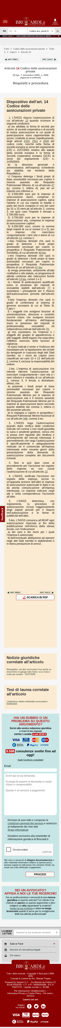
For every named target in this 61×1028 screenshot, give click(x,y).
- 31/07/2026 (29, 671)
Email (7, 766)
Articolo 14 (26, 52)
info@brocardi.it (38, 991)
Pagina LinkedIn (43, 1005)
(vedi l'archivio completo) (30, 760)
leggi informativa (17, 830)
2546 (46, 141)
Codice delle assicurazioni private (29, 49)
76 (47, 329)
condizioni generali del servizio (25, 823)
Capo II (13, 52)
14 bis (22, 279)
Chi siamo (48, 993)
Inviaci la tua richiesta (21, 908)
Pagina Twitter (36, 1005)
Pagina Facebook (29, 1005)
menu (5, 21)
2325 (27, 141)
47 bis (38, 267)
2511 (35, 141)
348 (25, 418)
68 (8, 296)
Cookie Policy (34, 993)
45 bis (42, 252)
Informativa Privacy (16, 993)
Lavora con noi (30, 999)
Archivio (30, 996)
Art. (13, 59)
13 (26, 120)
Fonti (6, 49)
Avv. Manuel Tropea (41, 978)
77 (48, 288)
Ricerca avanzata (57, 31)
